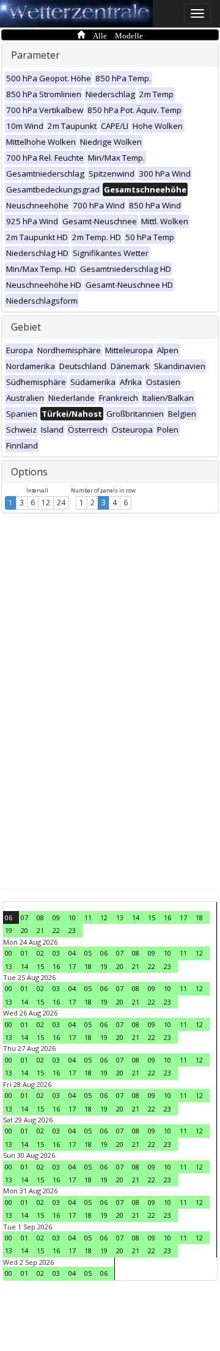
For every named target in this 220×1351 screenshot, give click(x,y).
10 (72, 917)
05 (88, 952)
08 (40, 917)
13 (119, 917)
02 (40, 952)
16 (167, 917)
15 (151, 917)
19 (8, 930)
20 (24, 930)
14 (135, 917)
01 (24, 952)
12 (46, 502)
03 (56, 952)
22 (56, 930)
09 (56, 917)
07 (24, 917)
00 (8, 952)
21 (40, 930)
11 (88, 917)
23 (72, 930)
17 (183, 917)
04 (72, 952)
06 (8, 917)
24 (61, 502)
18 (199, 917)
